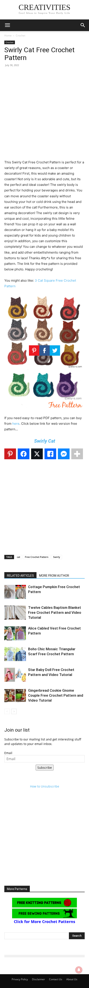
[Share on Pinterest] (10, 453)
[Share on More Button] (77, 453)
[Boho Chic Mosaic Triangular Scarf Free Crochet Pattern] (15, 654)
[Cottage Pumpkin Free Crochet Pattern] (15, 591)
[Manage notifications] (78, 969)
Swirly (56, 557)
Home (8, 35)
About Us (71, 979)
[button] (7, 25)
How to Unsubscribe (44, 786)
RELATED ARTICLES (20, 575)
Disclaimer (38, 979)
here (15, 423)
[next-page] (14, 711)
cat (18, 557)
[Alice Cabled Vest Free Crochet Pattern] (15, 633)
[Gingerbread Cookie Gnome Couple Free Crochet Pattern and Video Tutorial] (15, 695)
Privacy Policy (20, 979)
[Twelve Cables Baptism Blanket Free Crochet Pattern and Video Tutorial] (15, 612)
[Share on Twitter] (37, 453)
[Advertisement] (44, 115)
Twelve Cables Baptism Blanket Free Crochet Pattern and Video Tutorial (54, 612)
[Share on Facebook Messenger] (64, 453)
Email (8, 753)
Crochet (20, 35)
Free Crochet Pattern (36, 557)
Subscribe (44, 767)
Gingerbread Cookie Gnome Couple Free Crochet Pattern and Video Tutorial (55, 695)
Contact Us (55, 979)
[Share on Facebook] (23, 453)
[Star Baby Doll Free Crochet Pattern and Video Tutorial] (15, 674)
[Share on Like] (50, 453)
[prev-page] (7, 711)
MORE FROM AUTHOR (54, 575)
